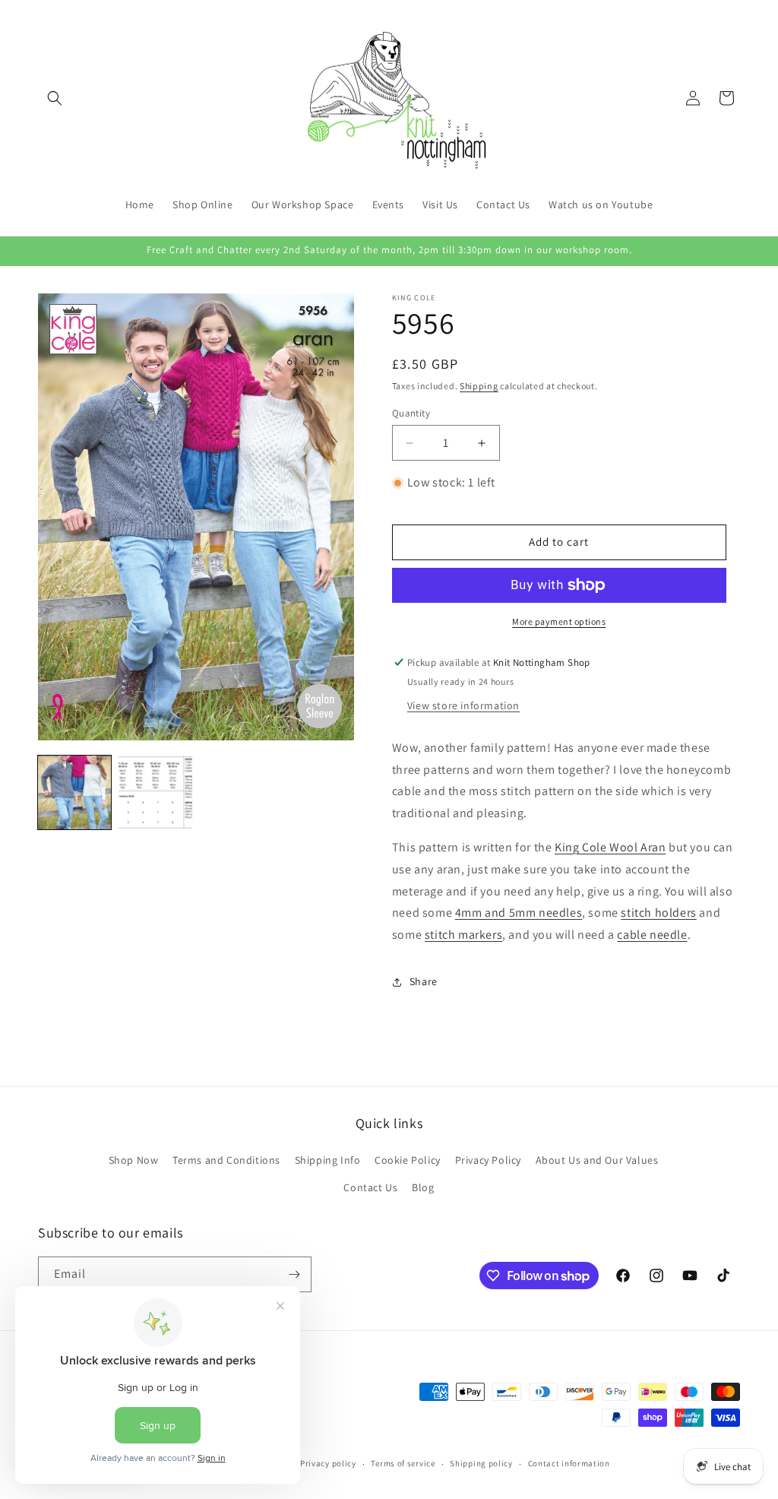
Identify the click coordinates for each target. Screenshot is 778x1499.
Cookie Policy (408, 1160)
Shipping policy (481, 1463)
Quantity (411, 413)
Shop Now (134, 1160)
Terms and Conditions (226, 1160)
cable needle (652, 935)
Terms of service (403, 1463)
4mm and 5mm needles (518, 913)
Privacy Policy (488, 1160)
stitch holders (658, 913)
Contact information (569, 1463)
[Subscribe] (294, 1274)
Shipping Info (328, 1160)
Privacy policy (328, 1463)
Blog (423, 1187)
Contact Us (370, 1187)
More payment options (559, 621)
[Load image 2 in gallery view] (155, 792)
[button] (54, 98)
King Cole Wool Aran (610, 847)
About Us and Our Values (597, 1160)
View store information (463, 705)
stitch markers (463, 935)
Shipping (479, 385)
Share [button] (424, 981)
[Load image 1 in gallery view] (74, 792)
